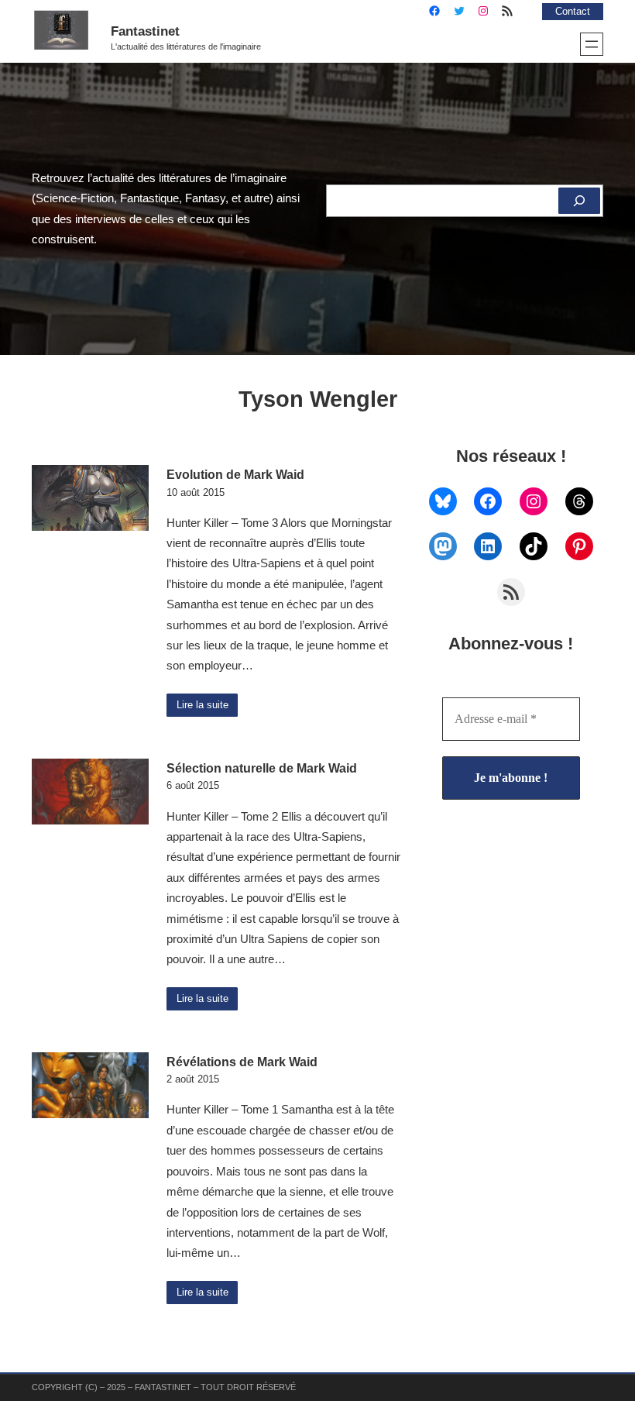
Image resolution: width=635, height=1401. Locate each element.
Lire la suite (202, 705)
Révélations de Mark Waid (242, 1062)
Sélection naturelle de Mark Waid (261, 768)
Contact (572, 11)
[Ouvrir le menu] (591, 44)
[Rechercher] (579, 201)
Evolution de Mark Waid (235, 474)
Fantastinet (145, 31)
